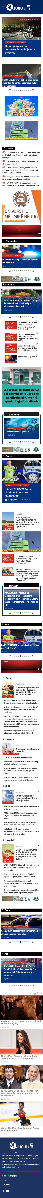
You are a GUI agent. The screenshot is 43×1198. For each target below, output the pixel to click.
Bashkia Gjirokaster (8, 574)
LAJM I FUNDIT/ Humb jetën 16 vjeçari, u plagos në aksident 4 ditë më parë (27, 326)
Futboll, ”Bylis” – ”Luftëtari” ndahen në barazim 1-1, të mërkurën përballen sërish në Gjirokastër (27, 522)
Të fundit (21, 42)
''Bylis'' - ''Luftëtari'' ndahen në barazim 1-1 (8, 527)
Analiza (8, 592)
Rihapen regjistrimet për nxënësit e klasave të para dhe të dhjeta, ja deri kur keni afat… (27, 691)
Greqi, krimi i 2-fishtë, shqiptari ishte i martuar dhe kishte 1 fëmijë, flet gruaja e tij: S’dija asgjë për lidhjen (20, 170)
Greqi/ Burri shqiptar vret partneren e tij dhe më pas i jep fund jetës (27, 348)
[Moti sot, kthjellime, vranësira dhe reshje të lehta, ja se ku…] (8, 797)
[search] (39, 7)
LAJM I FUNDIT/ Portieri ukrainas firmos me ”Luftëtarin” (19, 492)
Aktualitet (8, 252)
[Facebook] (3, 1191)
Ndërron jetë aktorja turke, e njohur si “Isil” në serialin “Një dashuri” (21, 973)
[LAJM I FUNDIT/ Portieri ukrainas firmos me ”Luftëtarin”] (21, 471)
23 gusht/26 (10, 362)
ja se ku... (7, 803)
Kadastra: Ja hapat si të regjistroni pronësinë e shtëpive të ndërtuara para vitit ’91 (19, 645)
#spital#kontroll (11, 754)
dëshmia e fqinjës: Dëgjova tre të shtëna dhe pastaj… (10, 338)
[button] (21, 19)
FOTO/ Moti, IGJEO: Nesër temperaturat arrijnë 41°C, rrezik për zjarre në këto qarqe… (20, 815)
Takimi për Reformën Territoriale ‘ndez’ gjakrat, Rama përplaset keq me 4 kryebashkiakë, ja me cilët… (20, 303)
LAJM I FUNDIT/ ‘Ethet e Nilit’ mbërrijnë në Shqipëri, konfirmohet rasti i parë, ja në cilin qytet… (21, 155)
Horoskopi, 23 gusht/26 (27, 357)
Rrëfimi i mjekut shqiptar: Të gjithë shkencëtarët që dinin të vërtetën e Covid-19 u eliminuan (21, 883)
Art (6, 968)
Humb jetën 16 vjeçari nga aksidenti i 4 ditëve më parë (10, 325)
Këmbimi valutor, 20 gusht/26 (18, 432)
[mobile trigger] (4, 7)
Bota (16, 927)
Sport (8, 485)
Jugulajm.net (13, 500)
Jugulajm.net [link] (7, 1153)
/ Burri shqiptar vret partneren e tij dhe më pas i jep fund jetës (11, 348)
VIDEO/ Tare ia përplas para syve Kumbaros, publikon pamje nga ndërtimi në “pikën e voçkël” (19, 601)
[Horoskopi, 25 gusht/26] (21, 28)
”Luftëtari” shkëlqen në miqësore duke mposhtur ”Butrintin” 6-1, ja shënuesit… (26, 560)
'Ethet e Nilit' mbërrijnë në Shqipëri (7, 859)
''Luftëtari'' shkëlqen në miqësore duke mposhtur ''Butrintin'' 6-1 (8, 558)
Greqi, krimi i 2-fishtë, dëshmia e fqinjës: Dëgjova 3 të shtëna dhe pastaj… (28, 337)
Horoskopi (10, 42)
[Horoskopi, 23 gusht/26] (11, 359)
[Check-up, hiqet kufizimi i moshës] (8, 749)
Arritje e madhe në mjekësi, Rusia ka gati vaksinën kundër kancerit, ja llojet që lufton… (20, 770)
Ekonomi (11, 428)
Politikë (8, 296)
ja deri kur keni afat (8, 696)
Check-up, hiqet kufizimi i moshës (27, 750)
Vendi (26, 485)
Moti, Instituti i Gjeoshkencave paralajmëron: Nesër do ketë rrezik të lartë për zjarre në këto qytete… (21, 831)
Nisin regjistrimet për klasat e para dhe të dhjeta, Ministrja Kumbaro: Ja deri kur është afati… (21, 709)
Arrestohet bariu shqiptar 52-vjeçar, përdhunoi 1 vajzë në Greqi (18, 932)
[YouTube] (8, 1191)
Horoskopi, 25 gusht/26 (19, 46)
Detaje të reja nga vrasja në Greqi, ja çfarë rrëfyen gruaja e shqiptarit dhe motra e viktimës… (19, 259)
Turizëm (27, 592)
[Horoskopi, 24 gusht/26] (21, 75)
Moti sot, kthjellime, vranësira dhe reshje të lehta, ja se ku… (27, 798)
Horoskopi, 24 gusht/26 (13, 85)
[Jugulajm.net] (18, 7)
